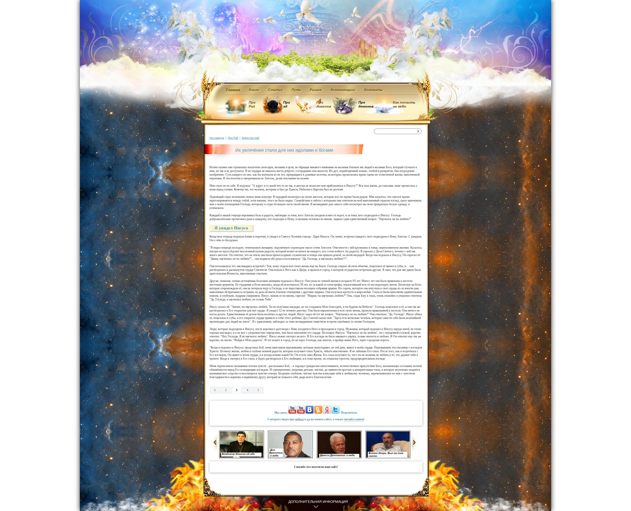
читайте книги (354, 419)
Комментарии (343, 90)
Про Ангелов (323, 104)
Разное (316, 90)
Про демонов (365, 104)
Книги (254, 90)
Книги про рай (250, 137)
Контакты (373, 90)
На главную (217, 137)
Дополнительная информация (318, 502)
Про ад (286, 104)
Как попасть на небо (404, 104)
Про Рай (252, 104)
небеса (299, 419)
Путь (296, 90)
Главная (233, 90)
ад (308, 419)
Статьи (275, 90)
